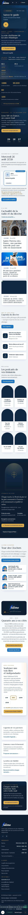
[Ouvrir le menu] (12, 2)
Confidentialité (13, 897)
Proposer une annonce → (11, 753)
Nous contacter (5, 889)
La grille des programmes (8, 863)
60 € (13, 697)
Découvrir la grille (8, 53)
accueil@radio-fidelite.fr (7, 882)
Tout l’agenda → (7, 326)
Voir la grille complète (9, 199)
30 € (6, 697)
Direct (23, 2)
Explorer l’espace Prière (9, 532)
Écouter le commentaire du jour (14, 525)
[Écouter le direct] (5, 24)
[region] (14, 178)
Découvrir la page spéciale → (11, 130)
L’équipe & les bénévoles (7, 868)
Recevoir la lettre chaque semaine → (11, 771)
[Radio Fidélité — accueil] (5, 3)
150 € (7, 702)
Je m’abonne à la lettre (11, 802)
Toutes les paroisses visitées (11, 560)
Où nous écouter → (5, 58)
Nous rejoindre (5, 870)
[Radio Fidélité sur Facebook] (2, 836)
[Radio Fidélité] (14, 824)
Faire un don (4, 873)
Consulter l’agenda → (10, 737)
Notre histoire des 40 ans (14, 645)
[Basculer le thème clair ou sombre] (16, 2)
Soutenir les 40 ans (14, 650)
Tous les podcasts (8, 381)
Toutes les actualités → (8, 217)
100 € (20, 697)
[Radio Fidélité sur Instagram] (6, 836)
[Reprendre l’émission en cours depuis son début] (25, 912)
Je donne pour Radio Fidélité (13, 711)
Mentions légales (5, 897)
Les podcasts (5, 865)
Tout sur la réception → (7, 856)
